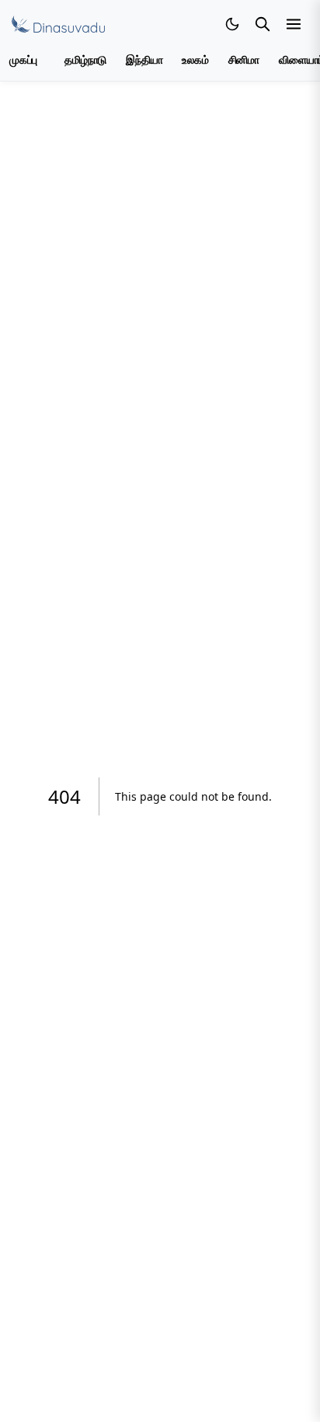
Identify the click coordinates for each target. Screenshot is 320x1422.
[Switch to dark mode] (232, 24)
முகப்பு (23, 60)
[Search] (262, 24)
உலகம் (195, 60)
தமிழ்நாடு (85, 60)
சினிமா (243, 60)
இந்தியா (144, 60)
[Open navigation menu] (293, 24)
